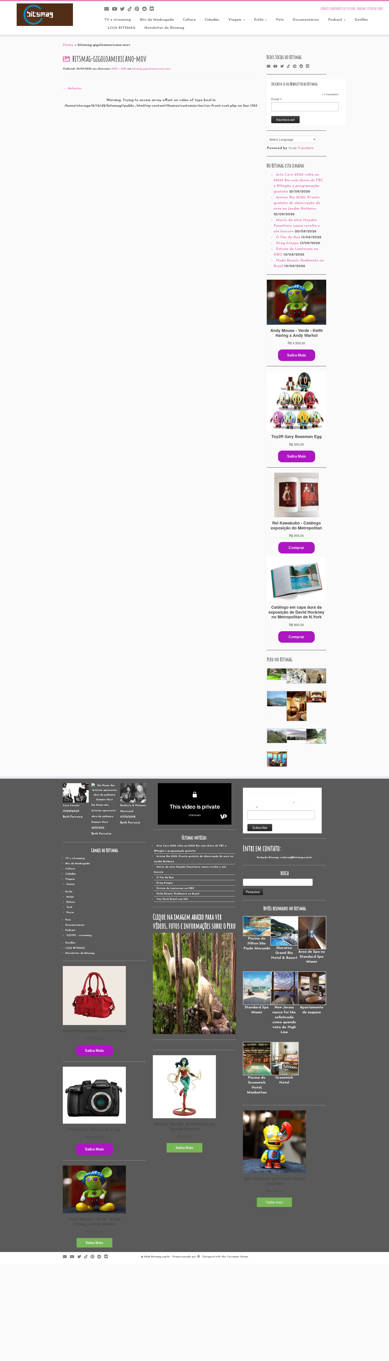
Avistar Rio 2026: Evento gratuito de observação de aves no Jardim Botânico (297, 203)
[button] (276, 674)
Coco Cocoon (71, 805)
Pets (280, 20)
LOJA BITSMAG (121, 28)
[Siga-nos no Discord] (153, 9)
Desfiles (361, 20)
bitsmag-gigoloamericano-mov (150, 69)
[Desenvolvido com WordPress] (198, 1256)
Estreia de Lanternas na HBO (175, 888)
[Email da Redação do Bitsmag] (108, 9)
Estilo (259, 20)
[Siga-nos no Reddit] (146, 9)
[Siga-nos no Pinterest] (138, 9)
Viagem (235, 20)
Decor (70, 912)
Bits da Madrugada (157, 20)
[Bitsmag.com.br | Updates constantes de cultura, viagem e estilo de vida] (45, 14)
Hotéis (70, 884)
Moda (70, 897)
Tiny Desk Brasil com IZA (172, 899)
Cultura (189, 20)
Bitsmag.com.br (160, 1257)
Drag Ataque (287, 243)
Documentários (306, 20)
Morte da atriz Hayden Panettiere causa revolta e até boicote (297, 225)
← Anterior (72, 88)
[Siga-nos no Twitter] (124, 9)
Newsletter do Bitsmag (164, 28)
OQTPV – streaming (78, 935)
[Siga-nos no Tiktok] (131, 9)
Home (68, 45)
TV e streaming (117, 20)
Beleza (70, 902)
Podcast (335, 20)
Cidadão (212, 20)
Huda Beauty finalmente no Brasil (177, 894)
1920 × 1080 (118, 69)
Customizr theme (237, 1257)
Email (276, 99)
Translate (305, 148)
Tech (69, 907)
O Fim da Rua (288, 237)
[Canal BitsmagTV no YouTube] (116, 9)
